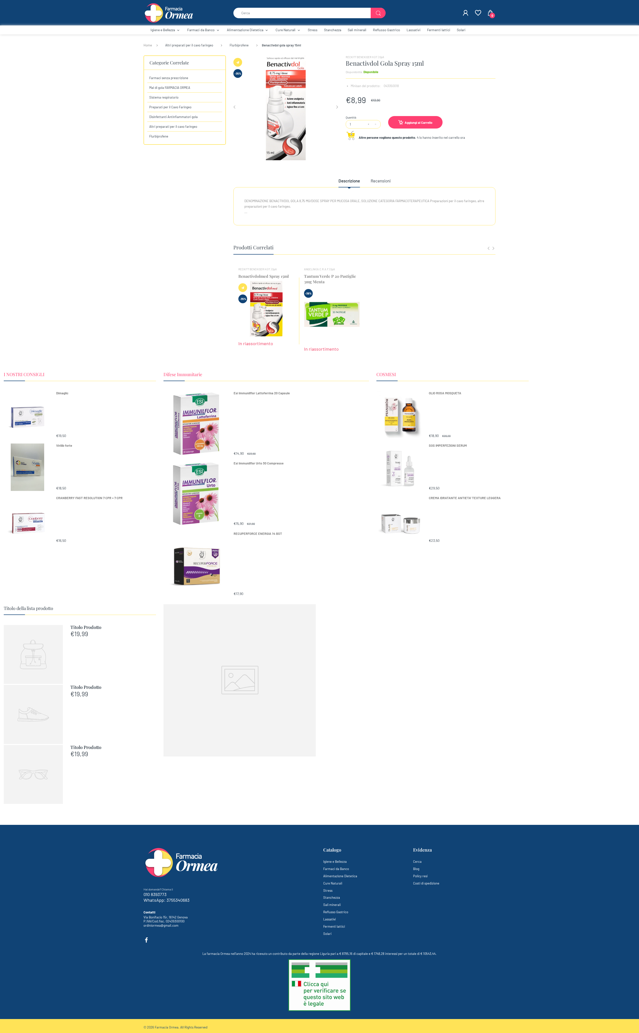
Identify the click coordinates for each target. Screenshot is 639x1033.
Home (148, 45)
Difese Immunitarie (182, 374)
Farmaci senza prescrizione (168, 78)
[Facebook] (146, 940)
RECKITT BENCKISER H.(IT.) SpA (365, 57)
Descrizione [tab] (349, 180)
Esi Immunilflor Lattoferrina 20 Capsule (262, 393)
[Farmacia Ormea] (168, 12)
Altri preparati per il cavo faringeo (189, 45)
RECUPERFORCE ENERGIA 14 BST (258, 534)
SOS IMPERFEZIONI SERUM (448, 445)
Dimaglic (62, 393)
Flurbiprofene (239, 45)
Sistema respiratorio (163, 97)
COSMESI (386, 374)
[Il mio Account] (465, 13)
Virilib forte (64, 445)
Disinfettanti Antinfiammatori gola (173, 117)
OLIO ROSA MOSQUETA (445, 393)
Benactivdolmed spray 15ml (263, 276)
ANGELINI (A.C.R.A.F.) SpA (319, 269)
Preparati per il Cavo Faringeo (170, 107)
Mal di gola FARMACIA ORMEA (169, 88)
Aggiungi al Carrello (418, 123)
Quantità (351, 117)
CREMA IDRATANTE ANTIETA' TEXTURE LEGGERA (465, 498)
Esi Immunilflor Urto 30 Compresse (259, 463)
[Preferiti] (477, 13)
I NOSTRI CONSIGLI (24, 374)
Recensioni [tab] (381, 180)
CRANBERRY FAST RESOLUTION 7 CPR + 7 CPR (89, 498)
